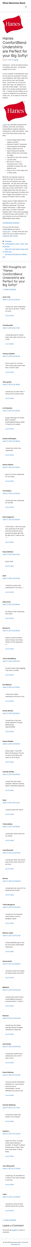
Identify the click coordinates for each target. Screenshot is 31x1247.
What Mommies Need (14, 3)
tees (26, 244)
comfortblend (9, 244)
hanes (17, 244)
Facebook (6, 236)
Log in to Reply (9, 315)
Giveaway (8, 241)
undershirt (6, 246)
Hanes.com (6, 231)
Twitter (15, 236)
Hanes (5, 125)
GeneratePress (15, 1244)
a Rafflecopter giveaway (11, 223)
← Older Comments (9, 289)
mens (22, 244)
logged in (15, 1230)
